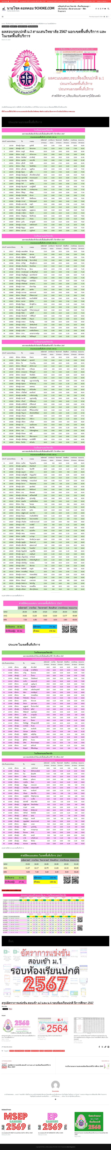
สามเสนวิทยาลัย (48, 1050)
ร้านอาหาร (62, 11)
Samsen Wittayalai (19, 1050)
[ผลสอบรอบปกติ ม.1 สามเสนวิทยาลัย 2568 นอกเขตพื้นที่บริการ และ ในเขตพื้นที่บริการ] (19, 1026)
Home (3, 23)
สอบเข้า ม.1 (14, 26)
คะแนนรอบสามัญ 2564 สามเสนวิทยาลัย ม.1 (50, 1035)
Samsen (12, 1050)
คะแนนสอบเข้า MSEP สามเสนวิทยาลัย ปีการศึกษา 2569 (17, 1133)
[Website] (55, 1099)
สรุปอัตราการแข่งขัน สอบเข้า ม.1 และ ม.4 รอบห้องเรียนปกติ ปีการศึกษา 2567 (47, 1002)
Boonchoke (55, 1091)
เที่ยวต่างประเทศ (74, 9)
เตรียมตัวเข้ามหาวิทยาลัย (67, 6)
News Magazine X (71, 1147)
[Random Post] (104, 16)
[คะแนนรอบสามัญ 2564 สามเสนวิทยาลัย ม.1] (55, 1026)
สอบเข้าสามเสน (22, 26)
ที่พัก (84, 9)
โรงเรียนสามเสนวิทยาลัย (58, 1050)
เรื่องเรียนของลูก (83, 6)
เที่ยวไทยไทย (62, 9)
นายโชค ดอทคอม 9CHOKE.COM (30, 8)
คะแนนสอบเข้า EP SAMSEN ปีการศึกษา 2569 (50, 1133)
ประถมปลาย (5, 26)
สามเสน (41, 1050)
